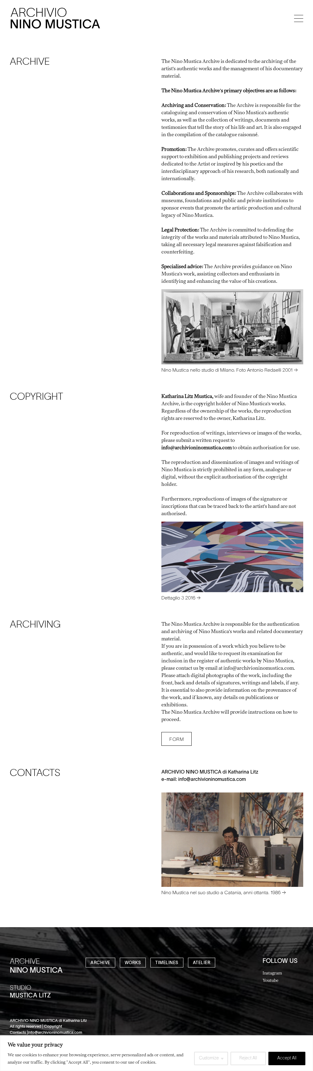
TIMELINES (167, 963)
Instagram (272, 973)
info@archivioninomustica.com (212, 780)
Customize (209, 1058)
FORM (176, 740)
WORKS (133, 963)
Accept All (286, 1058)
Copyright (53, 1027)
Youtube (270, 980)
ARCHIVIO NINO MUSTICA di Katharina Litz (209, 772)
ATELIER (202, 963)
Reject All (248, 1058)
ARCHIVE (100, 963)
